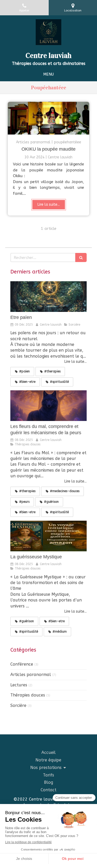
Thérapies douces (27, 695)
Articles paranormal (30, 674)
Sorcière (18, 705)
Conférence (21, 664)
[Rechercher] (81, 257)
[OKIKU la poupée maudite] (48, 118)
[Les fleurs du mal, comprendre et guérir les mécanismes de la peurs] (48, 405)
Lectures (18, 684)
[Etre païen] (48, 296)
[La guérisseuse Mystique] (48, 536)
